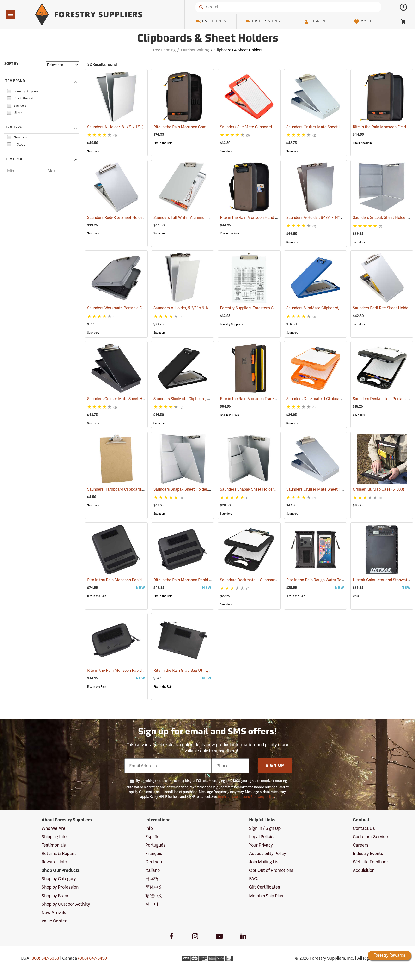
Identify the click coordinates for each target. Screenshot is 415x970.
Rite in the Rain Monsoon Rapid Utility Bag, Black (202, 580)
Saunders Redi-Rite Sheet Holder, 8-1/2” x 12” (132, 217)
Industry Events (368, 853)
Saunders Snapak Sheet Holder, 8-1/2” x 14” (197, 489)
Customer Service (370, 836)
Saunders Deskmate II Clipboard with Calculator (335, 399)
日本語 (151, 878)
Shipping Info (54, 836)
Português (155, 845)
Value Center (54, 921)
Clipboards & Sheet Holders (207, 39)
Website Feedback (371, 862)
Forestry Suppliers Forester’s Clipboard (261, 308)
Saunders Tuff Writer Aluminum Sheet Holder (199, 217)
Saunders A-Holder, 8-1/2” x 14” (319, 217)
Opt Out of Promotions (271, 870)
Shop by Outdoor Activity (66, 904)
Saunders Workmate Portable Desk (125, 308)
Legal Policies (262, 836)
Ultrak (356, 596)
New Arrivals (54, 912)
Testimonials (54, 845)
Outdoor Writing (195, 50)
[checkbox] (9, 90)
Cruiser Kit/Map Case (378, 489)
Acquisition (363, 870)
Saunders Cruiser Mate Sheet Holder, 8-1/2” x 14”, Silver (341, 489)
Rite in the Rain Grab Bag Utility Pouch (193, 670)
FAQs (254, 878)
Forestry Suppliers (231, 324)
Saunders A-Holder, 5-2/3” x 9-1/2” (189, 308)
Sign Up (275, 766)
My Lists (369, 21)
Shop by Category (59, 878)
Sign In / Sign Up (265, 828)
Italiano (152, 870)
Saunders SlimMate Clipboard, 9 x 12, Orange (266, 127)
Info (149, 828)
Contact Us (364, 828)
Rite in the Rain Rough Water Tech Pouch (328, 580)
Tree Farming (164, 50)
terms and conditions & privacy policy (246, 797)
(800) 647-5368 (44, 958)
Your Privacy (261, 845)
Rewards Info (54, 862)
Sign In (318, 21)
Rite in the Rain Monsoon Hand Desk (259, 217)
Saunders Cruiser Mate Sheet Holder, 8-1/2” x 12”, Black (141, 399)
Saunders (93, 151)
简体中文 (154, 887)
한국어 (151, 904)
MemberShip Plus (266, 895)
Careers (360, 845)
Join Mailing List (264, 862)
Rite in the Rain (162, 143)
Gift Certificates (264, 887)
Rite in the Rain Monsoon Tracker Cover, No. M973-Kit (273, 399)
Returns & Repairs (59, 853)
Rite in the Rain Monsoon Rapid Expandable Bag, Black (141, 580)
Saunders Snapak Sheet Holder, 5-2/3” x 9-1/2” (266, 489)
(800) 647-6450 (92, 958)
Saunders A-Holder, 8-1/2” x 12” (120, 127)
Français (153, 853)
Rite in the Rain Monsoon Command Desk (196, 127)
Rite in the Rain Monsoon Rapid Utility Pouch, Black (138, 670)
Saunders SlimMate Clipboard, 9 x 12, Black (198, 399)
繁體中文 (154, 895)
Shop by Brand (55, 895)
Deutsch (153, 862)
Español (152, 836)
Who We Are (53, 828)
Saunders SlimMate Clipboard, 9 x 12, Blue (329, 308)
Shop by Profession (60, 887)
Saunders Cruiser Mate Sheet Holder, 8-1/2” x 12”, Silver (341, 127)
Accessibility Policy (267, 853)
